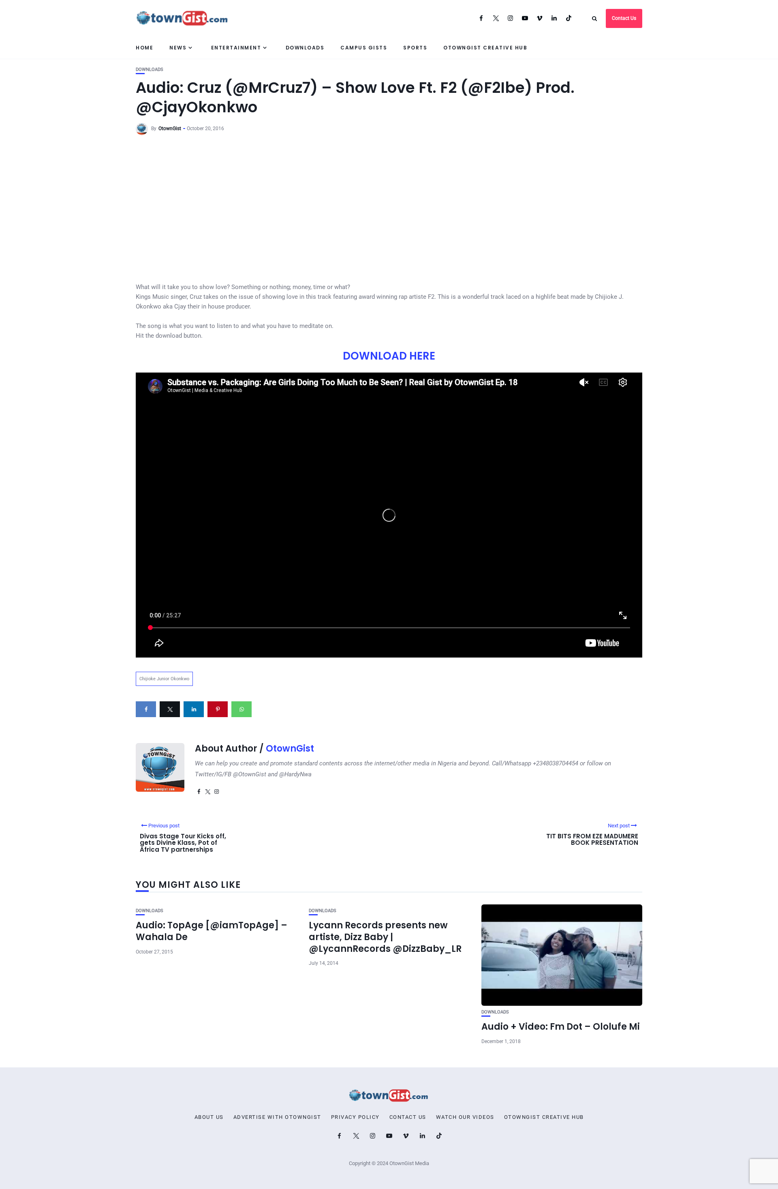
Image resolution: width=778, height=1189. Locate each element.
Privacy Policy (355, 1117)
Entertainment (236, 47)
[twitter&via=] (170, 709)
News (177, 47)
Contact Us (624, 18)
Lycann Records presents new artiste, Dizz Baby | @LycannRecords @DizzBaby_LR (385, 937)
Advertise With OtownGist (277, 1117)
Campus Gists (363, 47)
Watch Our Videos (465, 1117)
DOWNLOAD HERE (389, 356)
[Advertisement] (389, 202)
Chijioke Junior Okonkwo (164, 678)
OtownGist (169, 128)
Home (144, 47)
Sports (415, 47)
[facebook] (146, 709)
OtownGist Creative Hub (485, 47)
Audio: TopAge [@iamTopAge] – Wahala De (211, 931)
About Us (209, 1117)
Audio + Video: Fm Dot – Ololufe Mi (560, 1026)
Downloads (305, 47)
